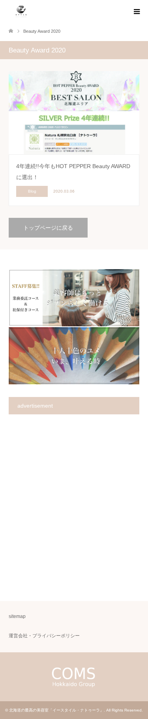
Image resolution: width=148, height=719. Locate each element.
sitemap (17, 616)
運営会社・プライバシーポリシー (44, 635)
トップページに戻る (48, 228)
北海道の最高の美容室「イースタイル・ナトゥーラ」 (56, 710)
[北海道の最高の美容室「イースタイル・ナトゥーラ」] (21, 11)
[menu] (136, 12)
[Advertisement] (74, 507)
